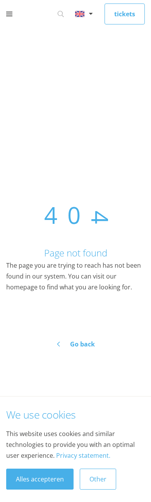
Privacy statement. (83, 455)
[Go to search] (61, 14)
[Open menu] (9, 13)
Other (97, 479)
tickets (124, 14)
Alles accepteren (40, 479)
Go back (82, 344)
